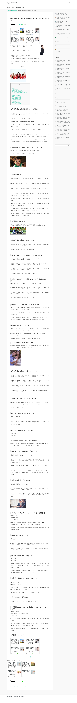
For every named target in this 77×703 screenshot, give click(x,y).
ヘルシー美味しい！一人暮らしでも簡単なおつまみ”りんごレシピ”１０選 (63, 97)
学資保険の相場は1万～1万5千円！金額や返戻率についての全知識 (63, 61)
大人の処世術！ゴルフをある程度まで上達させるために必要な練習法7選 (63, 110)
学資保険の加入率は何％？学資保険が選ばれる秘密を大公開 (63, 77)
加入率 (22, 686)
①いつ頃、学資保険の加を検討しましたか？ (17, 97)
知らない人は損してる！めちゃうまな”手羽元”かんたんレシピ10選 (63, 93)
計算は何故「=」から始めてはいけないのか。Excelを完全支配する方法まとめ (63, 134)
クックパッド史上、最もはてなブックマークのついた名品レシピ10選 (63, 102)
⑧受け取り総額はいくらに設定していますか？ (17, 103)
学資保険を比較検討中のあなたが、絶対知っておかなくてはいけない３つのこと (63, 122)
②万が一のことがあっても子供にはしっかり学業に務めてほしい (19, 92)
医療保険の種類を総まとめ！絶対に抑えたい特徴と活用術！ (63, 65)
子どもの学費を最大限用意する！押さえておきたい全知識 (63, 114)
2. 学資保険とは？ (13, 88)
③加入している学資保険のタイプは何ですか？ (17, 99)
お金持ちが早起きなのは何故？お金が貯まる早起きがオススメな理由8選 (63, 130)
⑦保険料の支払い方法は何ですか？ (16, 102)
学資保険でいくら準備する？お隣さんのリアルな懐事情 (63, 73)
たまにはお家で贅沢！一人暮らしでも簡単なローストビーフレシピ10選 (63, 85)
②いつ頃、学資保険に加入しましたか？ (16, 98)
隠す (21, 84)
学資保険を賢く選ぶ (10, 7)
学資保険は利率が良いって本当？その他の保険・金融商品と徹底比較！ (63, 118)
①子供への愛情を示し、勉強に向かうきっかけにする (18, 91)
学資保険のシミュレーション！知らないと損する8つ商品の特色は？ (63, 138)
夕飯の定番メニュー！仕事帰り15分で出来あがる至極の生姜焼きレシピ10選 (63, 89)
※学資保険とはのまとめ (15, 89)
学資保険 (25, 686)
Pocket (20, 24)
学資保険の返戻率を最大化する (20, 7)
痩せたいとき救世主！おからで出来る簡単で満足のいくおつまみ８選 (63, 106)
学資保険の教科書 (12, 3)
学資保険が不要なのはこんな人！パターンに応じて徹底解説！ (63, 81)
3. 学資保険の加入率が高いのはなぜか (16, 90)
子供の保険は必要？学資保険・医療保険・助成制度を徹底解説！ (63, 126)
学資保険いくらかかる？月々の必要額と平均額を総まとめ (63, 69)
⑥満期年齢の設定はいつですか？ (16, 101)
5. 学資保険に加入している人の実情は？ (16, 96)
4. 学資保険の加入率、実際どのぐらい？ (16, 95)
